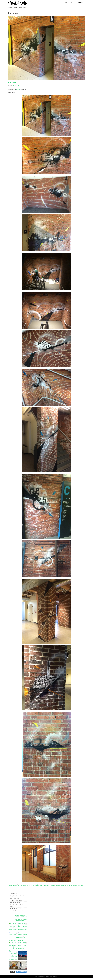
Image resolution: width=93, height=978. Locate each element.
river (36, 885)
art (23, 883)
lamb (83, 883)
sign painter (51, 885)
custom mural (52, 883)
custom (46, 883)
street (59, 885)
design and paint (62, 883)
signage (56, 885)
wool (79, 885)
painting (32, 885)
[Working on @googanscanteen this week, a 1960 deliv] (22, 936)
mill (16, 885)
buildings (36, 883)
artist (26, 883)
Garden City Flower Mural (16, 900)
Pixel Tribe (54, 976)
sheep (44, 885)
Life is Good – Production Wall (17, 910)
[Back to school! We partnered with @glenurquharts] (13, 965)
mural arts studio (24, 885)
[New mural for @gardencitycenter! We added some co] (22, 955)
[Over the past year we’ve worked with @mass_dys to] (22, 927)
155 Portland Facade (15, 902)
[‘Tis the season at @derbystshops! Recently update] (13, 955)
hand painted (78, 883)
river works (39, 885)
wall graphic (69, 885)
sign (47, 885)
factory (68, 883)
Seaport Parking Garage (15, 908)
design (56, 883)
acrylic (21, 883)
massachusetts (11, 885)
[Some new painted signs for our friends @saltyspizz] (13, 936)
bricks (32, 883)
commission (41, 883)
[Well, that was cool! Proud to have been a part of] (22, 946)
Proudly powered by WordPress (40, 976)
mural (18, 885)
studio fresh (63, 885)
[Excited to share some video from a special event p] (13, 946)
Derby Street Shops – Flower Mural (18, 895)
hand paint (72, 883)
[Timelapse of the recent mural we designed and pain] (22, 965)
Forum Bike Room (14, 893)
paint (29, 885)
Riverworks (12, 82)
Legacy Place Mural (14, 898)
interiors (14, 883)
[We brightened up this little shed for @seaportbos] (13, 927)
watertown (75, 885)
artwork (29, 883)
